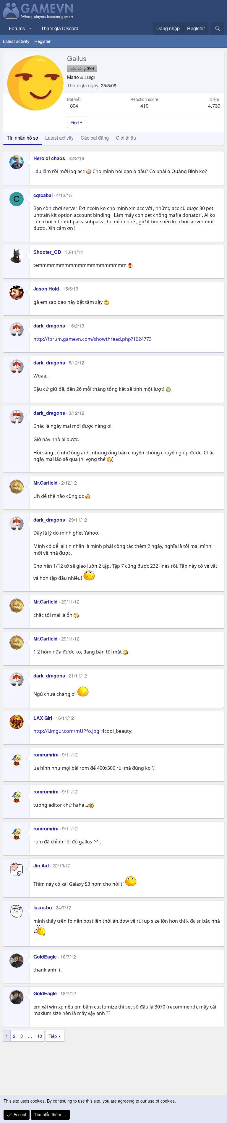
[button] (30, 28)
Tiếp (52, 1036)
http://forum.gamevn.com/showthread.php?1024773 (92, 339)
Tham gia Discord (59, 28)
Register (42, 41)
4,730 (214, 105)
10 (39, 1036)
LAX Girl (42, 717)
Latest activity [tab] (59, 137)
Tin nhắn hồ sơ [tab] (22, 137)
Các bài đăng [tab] (95, 137)
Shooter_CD (47, 252)
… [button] (30, 1036)
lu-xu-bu (42, 907)
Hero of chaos (49, 158)
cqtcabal (43, 195)
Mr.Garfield (45, 482)
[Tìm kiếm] (217, 28)
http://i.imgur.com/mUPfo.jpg (66, 731)
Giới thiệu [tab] (126, 137)
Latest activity (16, 41)
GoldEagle (45, 956)
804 (74, 105)
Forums (17, 28)
